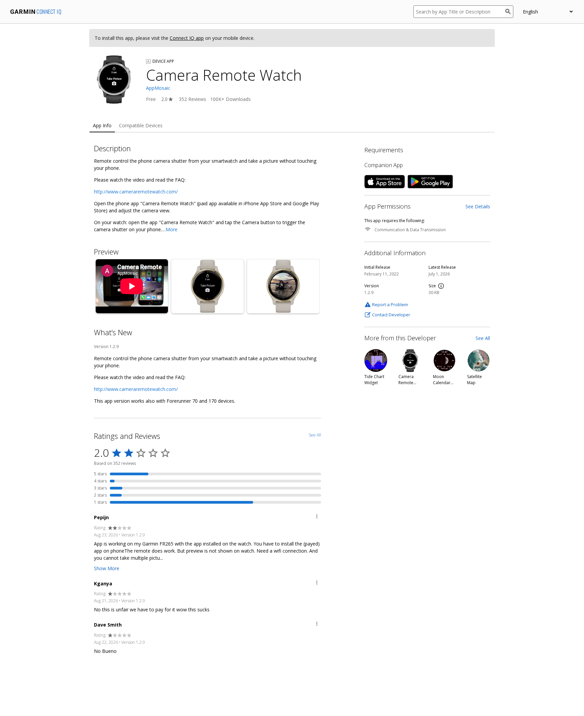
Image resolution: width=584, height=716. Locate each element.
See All (483, 338)
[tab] (102, 125)
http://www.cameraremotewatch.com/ (136, 191)
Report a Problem (390, 304)
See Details (477, 206)
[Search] (509, 11)
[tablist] (292, 125)
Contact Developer (391, 315)
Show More (106, 568)
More (171, 229)
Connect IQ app (187, 38)
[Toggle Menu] (316, 517)
